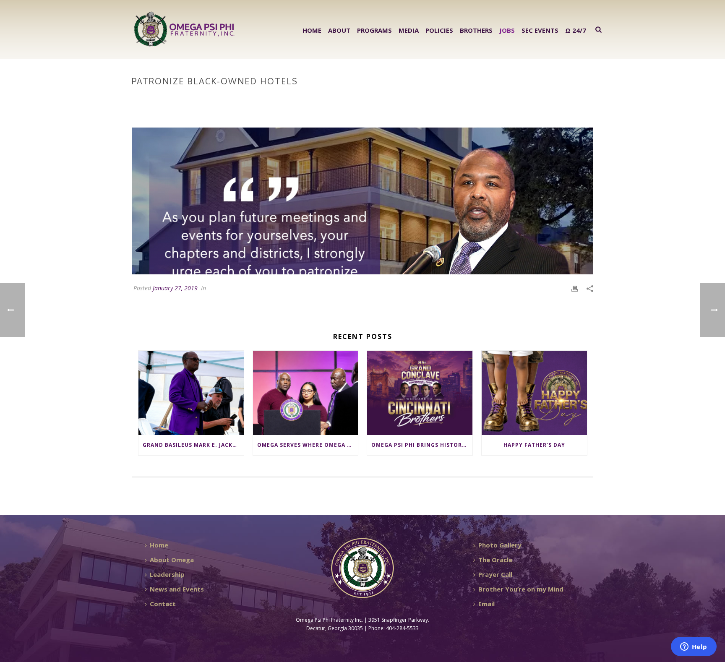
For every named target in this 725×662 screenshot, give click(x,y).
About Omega (172, 559)
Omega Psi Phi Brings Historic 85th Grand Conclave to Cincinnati (421, 444)
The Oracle (495, 559)
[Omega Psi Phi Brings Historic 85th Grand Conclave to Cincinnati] (419, 393)
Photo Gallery (500, 545)
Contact (163, 603)
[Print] (574, 288)
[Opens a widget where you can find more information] (693, 647)
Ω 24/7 (575, 30)
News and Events (177, 589)
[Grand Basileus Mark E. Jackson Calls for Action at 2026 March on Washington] (191, 393)
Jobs (507, 30)
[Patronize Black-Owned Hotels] (362, 201)
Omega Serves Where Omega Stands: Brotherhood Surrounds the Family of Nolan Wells (307, 444)
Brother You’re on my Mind (520, 589)
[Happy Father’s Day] (534, 393)
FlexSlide (479, 99)
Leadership (167, 574)
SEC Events (540, 30)
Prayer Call (495, 574)
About (339, 30)
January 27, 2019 (175, 288)
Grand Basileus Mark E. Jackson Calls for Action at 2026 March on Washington (193, 444)
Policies (439, 30)
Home (312, 30)
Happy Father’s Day (534, 444)
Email (486, 603)
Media (409, 30)
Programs (374, 30)
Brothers (476, 30)
